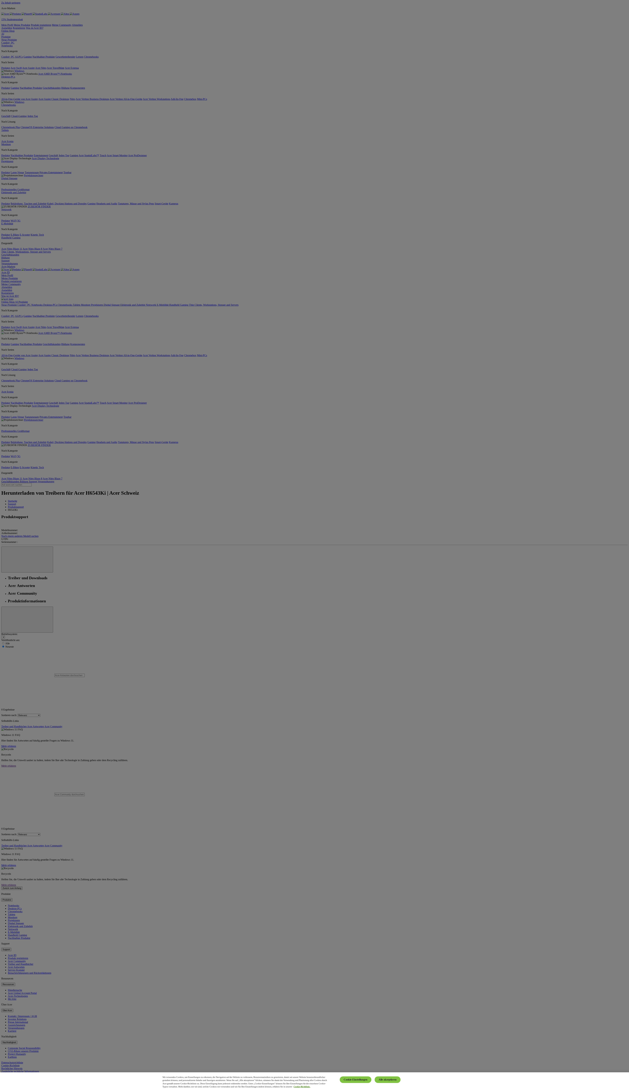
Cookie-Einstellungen (355, 1079)
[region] (314, 1081)
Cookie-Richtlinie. (302, 1086)
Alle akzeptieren (388, 1079)
